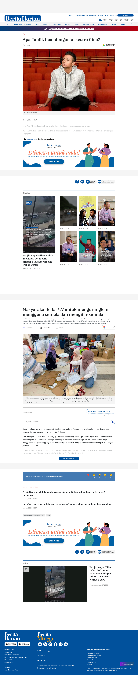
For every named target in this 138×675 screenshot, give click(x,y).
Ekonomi (46, 24)
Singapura (18, 24)
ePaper (100, 15)
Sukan (77, 24)
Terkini (8, 24)
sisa (48, 515)
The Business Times (94, 655)
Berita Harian (91, 660)
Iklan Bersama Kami (12, 670)
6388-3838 (41, 656)
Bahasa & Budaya (89, 24)
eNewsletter (91, 15)
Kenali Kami (8, 652)
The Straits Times (93, 653)
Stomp (89, 664)
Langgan (125, 15)
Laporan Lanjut (69, 458)
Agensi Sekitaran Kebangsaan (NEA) (34, 515)
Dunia (37, 24)
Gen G (113, 24)
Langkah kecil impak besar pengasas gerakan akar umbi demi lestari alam (67, 504)
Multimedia (102, 24)
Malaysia (27, 24)
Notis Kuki (8, 660)
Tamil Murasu (91, 662)
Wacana (67, 24)
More (123, 24)
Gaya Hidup (57, 24)
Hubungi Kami (9, 649)
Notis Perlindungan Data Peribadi (16, 657)
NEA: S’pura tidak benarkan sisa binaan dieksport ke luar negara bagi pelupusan (64, 493)
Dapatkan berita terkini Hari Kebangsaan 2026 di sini (71, 28)
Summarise (30, 328)
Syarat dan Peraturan (12, 655)
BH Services (9, 662)
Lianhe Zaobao (92, 657)
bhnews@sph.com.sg (49, 668)
